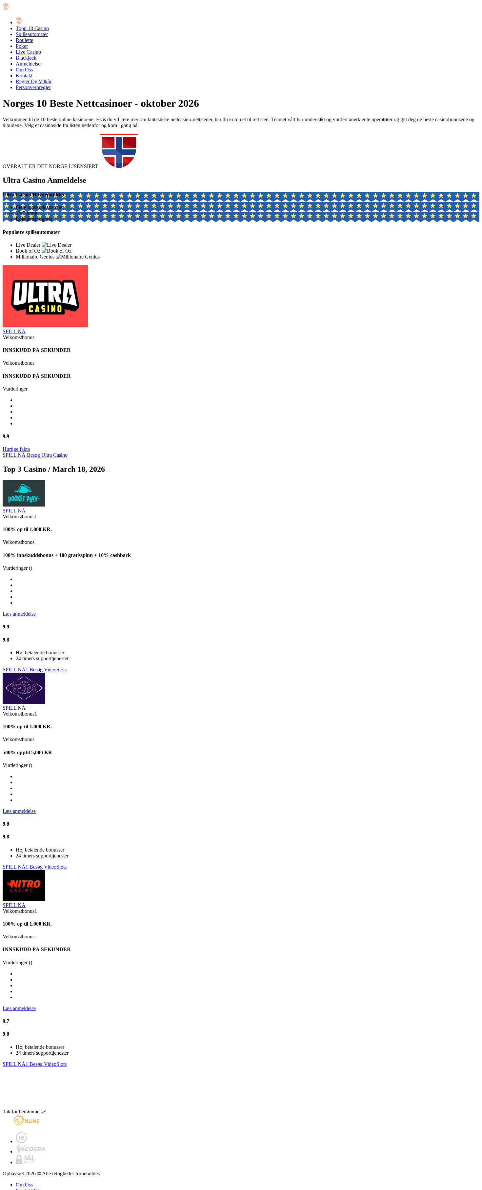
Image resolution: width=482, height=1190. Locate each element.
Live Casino (28, 52)
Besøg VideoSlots (48, 669)
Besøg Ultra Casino (47, 455)
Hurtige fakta (16, 449)
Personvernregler (33, 87)
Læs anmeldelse (19, 614)
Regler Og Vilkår (33, 81)
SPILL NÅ (14, 331)
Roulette (24, 40)
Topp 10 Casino (32, 28)
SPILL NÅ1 (16, 669)
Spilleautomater (32, 34)
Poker (22, 46)
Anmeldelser (29, 64)
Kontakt (24, 75)
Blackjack (26, 58)
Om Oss (24, 69)
